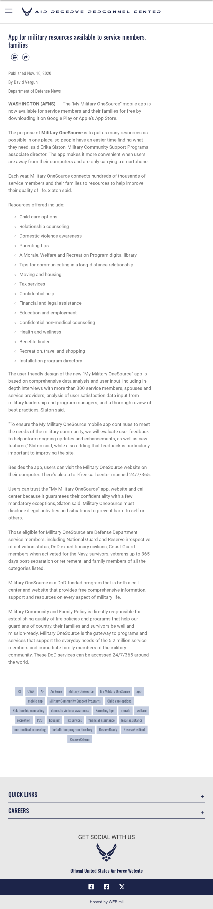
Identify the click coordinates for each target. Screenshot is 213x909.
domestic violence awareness (70, 710)
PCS (39, 720)
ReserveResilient (134, 729)
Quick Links (22, 794)
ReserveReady (108, 729)
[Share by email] (25, 57)
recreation (24, 720)
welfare (141, 710)
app (138, 691)
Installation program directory (72, 729)
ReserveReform (80, 739)
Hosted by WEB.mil (106, 902)
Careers (18, 810)
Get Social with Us (106, 837)
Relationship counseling (28, 710)
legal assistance (131, 720)
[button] (9, 12)
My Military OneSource (115, 691)
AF (42, 691)
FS (19, 691)
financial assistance (101, 720)
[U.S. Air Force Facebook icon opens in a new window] (106, 887)
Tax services (74, 720)
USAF (30, 691)
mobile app (35, 701)
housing (54, 720)
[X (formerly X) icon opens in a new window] (122, 887)
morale (125, 710)
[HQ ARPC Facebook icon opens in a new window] (91, 887)
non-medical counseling (30, 729)
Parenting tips (105, 710)
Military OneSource (62, 132)
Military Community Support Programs (75, 701)
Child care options (119, 701)
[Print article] (14, 57)
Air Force (56, 691)
